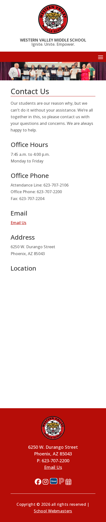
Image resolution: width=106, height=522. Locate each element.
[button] (101, 57)
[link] (53, 19)
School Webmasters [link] (53, 511)
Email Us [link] (18, 222)
